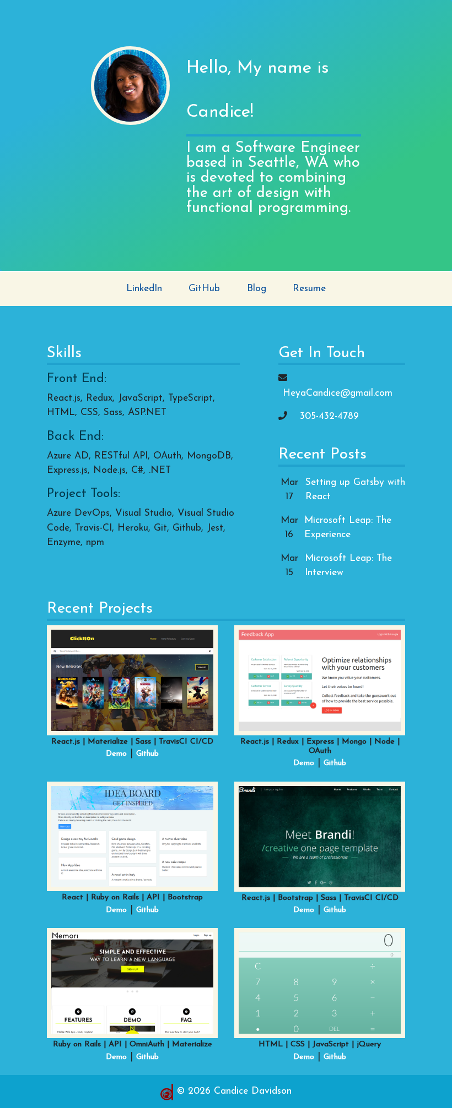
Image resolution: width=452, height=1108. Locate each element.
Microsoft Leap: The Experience (347, 527)
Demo (116, 754)
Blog (256, 288)
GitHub (204, 288)
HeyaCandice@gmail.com (337, 393)
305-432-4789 (329, 416)
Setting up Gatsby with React (355, 489)
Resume (309, 288)
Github (147, 754)
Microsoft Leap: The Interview (348, 565)
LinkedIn (144, 288)
